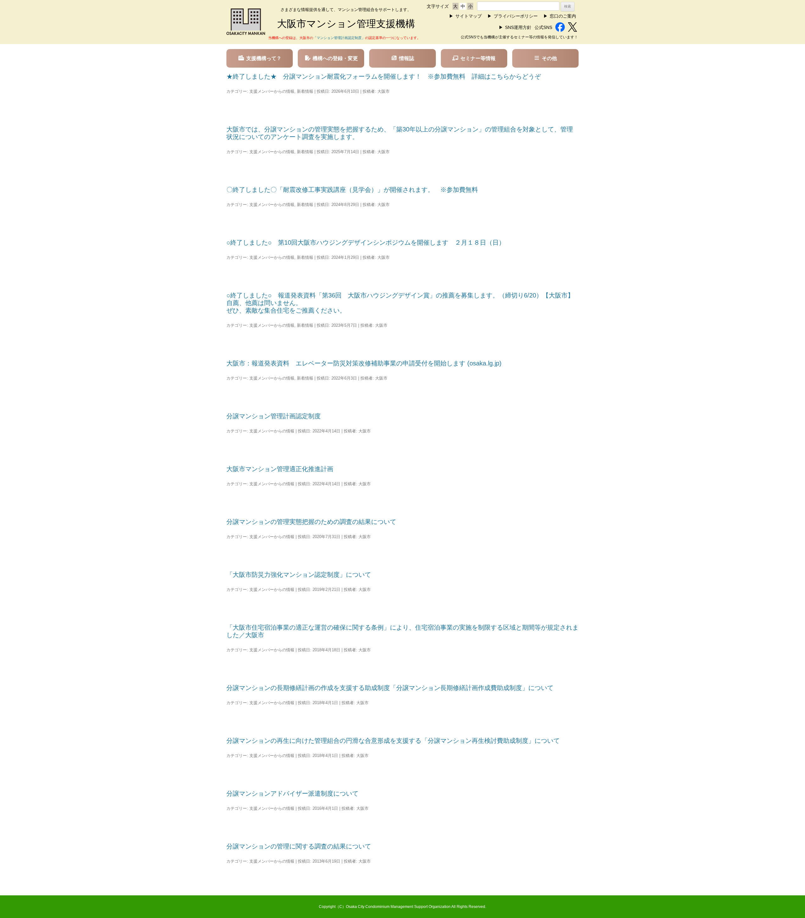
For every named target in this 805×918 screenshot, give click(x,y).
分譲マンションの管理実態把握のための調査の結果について (311, 521)
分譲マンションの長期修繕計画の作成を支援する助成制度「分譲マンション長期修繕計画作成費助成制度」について (389, 687)
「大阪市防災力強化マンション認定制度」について (298, 574)
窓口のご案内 (563, 16)
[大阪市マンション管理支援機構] (245, 33)
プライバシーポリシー (516, 16)
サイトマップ (468, 16)
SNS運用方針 (518, 27)
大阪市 (383, 91)
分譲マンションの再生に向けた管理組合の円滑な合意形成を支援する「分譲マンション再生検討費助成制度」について (393, 740)
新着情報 (305, 91)
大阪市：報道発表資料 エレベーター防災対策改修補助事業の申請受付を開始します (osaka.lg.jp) (364, 363)
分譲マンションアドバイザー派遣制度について (292, 793)
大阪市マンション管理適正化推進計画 (279, 468)
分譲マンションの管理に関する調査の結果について (298, 846)
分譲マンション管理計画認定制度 (273, 416)
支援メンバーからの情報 (271, 91)
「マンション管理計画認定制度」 (339, 38)
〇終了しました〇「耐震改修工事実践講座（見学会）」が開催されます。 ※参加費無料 (352, 189)
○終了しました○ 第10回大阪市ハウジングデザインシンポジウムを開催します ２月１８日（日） (365, 242)
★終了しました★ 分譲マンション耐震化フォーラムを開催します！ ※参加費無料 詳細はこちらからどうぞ (383, 76)
